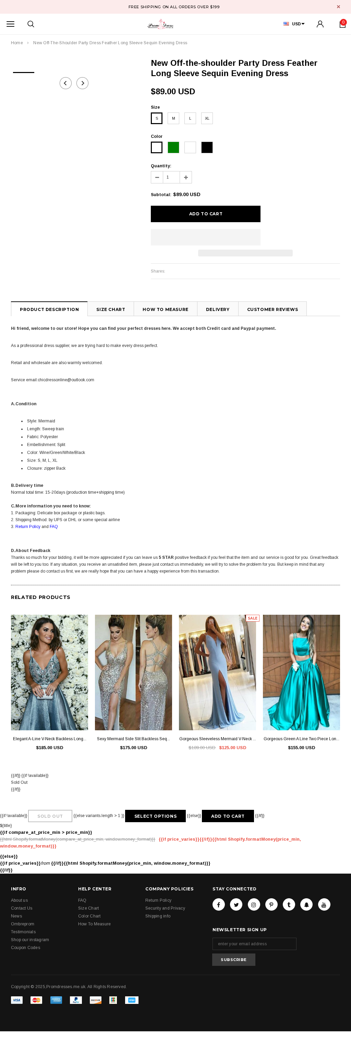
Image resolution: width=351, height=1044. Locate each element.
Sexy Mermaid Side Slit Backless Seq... (133, 738)
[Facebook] (219, 904)
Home (17, 42)
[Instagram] (254, 904)
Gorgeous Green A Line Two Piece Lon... (301, 738)
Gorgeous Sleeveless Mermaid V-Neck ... (217, 738)
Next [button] (82, 83)
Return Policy (27, 526)
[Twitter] (236, 904)
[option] (23, 70)
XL (207, 118)
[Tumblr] (289, 904)
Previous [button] (66, 83)
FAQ (54, 526)
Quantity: (161, 166)
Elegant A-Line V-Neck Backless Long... (49, 738)
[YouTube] (324, 904)
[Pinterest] (271, 904)
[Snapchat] (306, 904)
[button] (206, 237)
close (338, 6)
